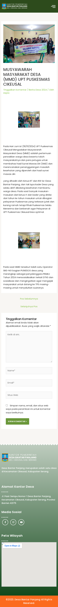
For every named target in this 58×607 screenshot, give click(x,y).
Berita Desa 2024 (38, 89)
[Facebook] (5, 522)
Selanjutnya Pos (29, 306)
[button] (53, 6)
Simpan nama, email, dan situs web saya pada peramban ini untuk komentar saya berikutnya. (28, 409)
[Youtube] (21, 522)
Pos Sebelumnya (29, 298)
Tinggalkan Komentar (14, 89)
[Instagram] (13, 522)
